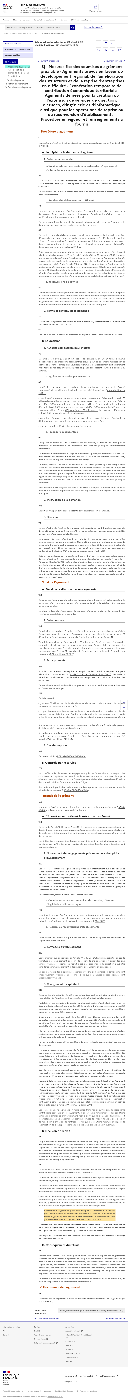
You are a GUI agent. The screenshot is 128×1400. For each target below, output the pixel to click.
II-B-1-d (83, 756)
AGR (36, 33)
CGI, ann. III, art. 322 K (59, 739)
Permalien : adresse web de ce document (112, 42)
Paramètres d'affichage (88, 1391)
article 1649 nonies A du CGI (66, 827)
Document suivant (113, 60)
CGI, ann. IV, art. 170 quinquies (80, 410)
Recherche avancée (93, 27)
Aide (4, 1331)
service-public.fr (87, 1376)
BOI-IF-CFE (100, 921)
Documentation (40, 1339)
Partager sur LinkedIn (112, 49)
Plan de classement (21, 20)
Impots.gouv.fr (71, 1357)
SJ (30, 33)
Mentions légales (33, 1391)
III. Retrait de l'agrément (16, 83)
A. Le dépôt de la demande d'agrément (18, 71)
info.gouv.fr (69, 1376)
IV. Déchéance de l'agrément (18, 87)
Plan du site (47, 1391)
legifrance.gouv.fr (107, 1376)
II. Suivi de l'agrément (15, 80)
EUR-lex (68, 1349)
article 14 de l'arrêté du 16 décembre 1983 (94, 255)
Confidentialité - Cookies (64, 1391)
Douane (68, 1345)
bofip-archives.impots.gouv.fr (44, 1343)
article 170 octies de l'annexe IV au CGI (71, 464)
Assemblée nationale (73, 1331)
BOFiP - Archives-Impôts (81, 20)
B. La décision (14, 76)
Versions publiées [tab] (12, 55)
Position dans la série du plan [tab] (17, 49)
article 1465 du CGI (83, 957)
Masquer (12, 61)
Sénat (68, 1361)
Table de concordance (42, 1335)
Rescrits (63, 20)
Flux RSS (37, 1331)
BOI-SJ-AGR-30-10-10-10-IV (76, 790)
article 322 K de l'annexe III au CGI (89, 674)
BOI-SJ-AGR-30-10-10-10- (68, 756)
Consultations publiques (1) (45, 20)
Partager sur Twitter (105, 49)
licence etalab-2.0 (54, 1397)
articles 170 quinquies (53, 358)
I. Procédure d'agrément (18, 66)
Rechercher (72, 27)
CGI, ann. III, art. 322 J (60, 654)
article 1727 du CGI (69, 1270)
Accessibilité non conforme (13, 1391)
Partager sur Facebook (98, 49)
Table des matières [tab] (13, 44)
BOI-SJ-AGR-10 (45, 1301)
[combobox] (37, 27)
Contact (6, 1335)
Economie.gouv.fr (72, 1353)
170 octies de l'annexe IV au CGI (88, 358)
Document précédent (48, 60)
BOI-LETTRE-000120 (61, 324)
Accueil (6, 20)
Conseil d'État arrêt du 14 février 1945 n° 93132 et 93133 (71, 1219)
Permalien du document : (40, 1312)
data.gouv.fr (69, 1381)
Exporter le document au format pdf (98, 42)
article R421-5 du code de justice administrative (79, 550)
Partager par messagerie (119, 49)
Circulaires (69, 1341)
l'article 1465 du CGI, (77, 264)
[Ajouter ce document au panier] (105, 42)
